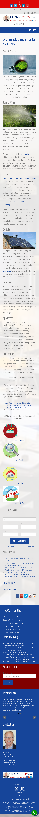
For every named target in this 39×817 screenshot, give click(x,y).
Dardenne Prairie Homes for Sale (13, 620)
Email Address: (7, 673)
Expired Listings (19, 483)
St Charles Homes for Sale (11, 629)
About (28, 12)
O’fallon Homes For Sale (10, 617)
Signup (19, 9)
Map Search (32, 546)
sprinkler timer (25, 154)
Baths (23, 531)
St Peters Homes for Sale (11, 633)
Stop (20, 712)
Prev (4, 716)
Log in (19, 794)
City (4, 516)
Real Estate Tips (19, 503)
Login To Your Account (10, 589)
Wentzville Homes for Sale (11, 626)
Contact (33, 12)
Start (18, 712)
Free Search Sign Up (9, 582)
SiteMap (20, 791)
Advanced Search (9, 546)
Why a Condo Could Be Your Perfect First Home (20, 577)
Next (34, 716)
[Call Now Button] (34, 812)
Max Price (24, 524)
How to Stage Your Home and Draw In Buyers (18, 403)
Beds (4, 531)
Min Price (6, 524)
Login (23, 9)
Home (23, 12)
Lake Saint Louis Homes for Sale (13, 623)
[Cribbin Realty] (19, 18)
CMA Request (19, 440)
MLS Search (19, 460)
